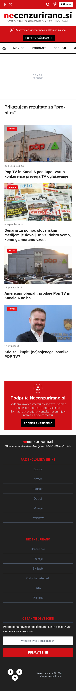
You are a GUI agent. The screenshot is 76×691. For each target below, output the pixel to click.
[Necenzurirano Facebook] (5, 4)
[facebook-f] (10, 672)
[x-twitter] (19, 672)
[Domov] (4, 48)
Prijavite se (38, 652)
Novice (18, 48)
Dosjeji (59, 48)
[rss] (15, 678)
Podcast (39, 48)
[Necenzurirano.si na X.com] (11, 4)
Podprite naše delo (38, 423)
